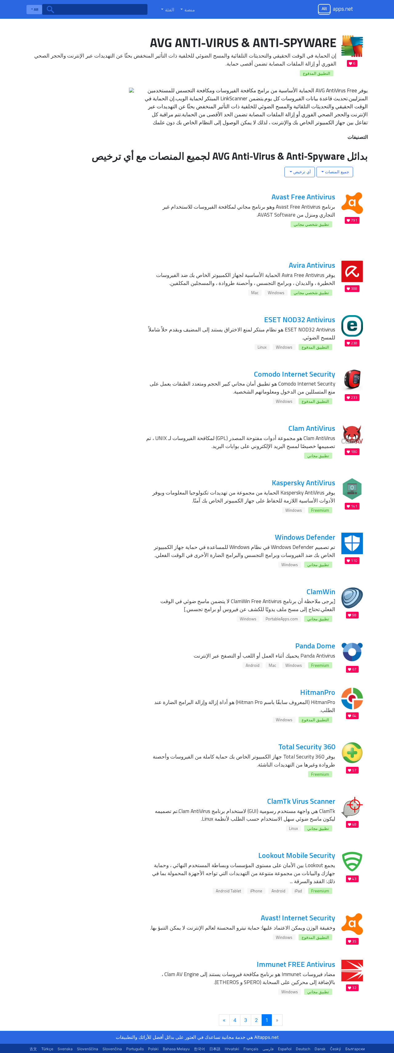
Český (335, 1049)
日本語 (214, 1049)
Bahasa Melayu (176, 1049)
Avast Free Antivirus (303, 196)
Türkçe (47, 1049)
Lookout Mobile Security (296, 855)
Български (355, 1049)
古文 (33, 1049)
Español (284, 1049)
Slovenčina (112, 1049)
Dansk (320, 1049)
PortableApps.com (282, 619)
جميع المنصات (336, 171)
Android (252, 665)
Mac (255, 293)
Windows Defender (305, 537)
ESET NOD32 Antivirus (299, 319)
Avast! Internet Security (298, 917)
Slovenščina (87, 1049)
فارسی (268, 1049)
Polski (153, 1049)
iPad (298, 891)
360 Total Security (306, 746)
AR (35, 9)
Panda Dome (315, 645)
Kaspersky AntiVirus (303, 482)
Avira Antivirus (312, 264)
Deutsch (303, 1049)
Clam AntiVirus (311, 428)
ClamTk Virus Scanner (301, 801)
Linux (262, 347)
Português (135, 1049)
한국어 (199, 1049)
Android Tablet (228, 891)
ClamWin (321, 591)
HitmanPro (317, 692)
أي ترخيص (301, 171)
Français (250, 1049)
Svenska (65, 1049)
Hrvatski (232, 1049)
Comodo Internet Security (294, 373)
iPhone (256, 891)
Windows (276, 293)
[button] (187, 9)
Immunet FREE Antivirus (296, 964)
